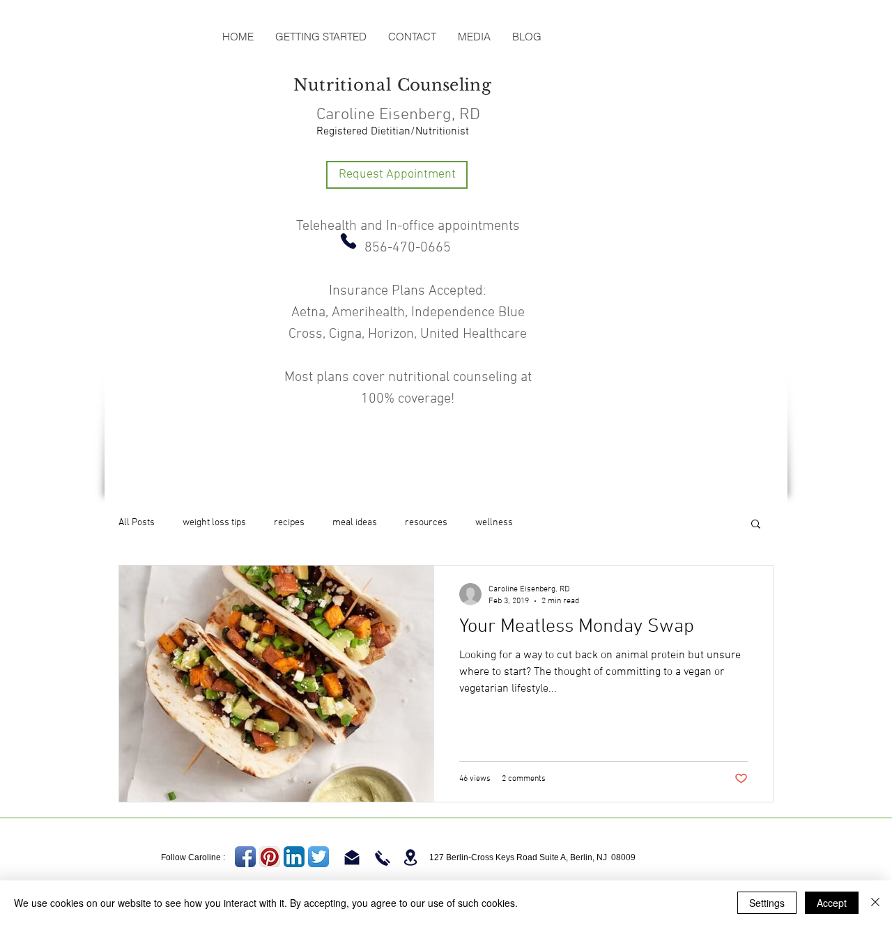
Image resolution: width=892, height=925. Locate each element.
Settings (767, 903)
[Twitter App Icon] (318, 856)
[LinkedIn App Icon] (294, 856)
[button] (755, 525)
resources (426, 523)
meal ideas (354, 523)
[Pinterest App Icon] (269, 856)
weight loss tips (214, 523)
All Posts (136, 523)
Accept (832, 903)
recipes (289, 523)
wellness (494, 523)
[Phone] (348, 241)
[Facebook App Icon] (245, 856)
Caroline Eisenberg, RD (398, 115)
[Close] (875, 903)
